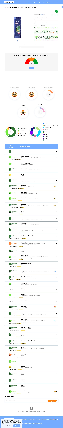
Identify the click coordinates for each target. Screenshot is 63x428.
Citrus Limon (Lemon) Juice (42, 37)
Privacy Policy (29, 423)
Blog (39, 2)
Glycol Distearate (48, 29)
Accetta (16, 425)
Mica (57, 32)
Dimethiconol (55, 29)
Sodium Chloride (37, 29)
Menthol (56, 30)
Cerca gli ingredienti (31, 419)
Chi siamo (50, 419)
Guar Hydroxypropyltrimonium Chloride (46, 32)
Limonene (40, 40)
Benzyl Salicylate (52, 38)
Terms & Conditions (24, 423)
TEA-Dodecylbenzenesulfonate (40, 35)
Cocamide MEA (52, 32)
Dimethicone (51, 30)
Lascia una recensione (52, 401)
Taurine (50, 37)
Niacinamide (47, 36)
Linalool (43, 40)
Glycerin (56, 34)
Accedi (44, 2)
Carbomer (36, 31)
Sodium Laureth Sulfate (42, 27)
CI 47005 (52, 40)
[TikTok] (55, 419)
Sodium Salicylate (44, 31)
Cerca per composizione (25, 2)
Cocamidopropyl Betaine (53, 27)
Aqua (35, 27)
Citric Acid (52, 31)
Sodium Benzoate (50, 35)
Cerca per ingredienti (33, 2)
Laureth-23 (36, 36)
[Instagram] (53, 419)
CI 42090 (48, 40)
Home (19, 2)
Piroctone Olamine (44, 30)
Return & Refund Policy (38, 423)
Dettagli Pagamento (44, 419)
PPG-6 (47, 38)
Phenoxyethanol (37, 30)
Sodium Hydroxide (38, 34)
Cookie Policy (33, 423)
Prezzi (39, 419)
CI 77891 (56, 40)
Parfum (43, 29)
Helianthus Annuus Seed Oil (48, 34)
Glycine (52, 36)
